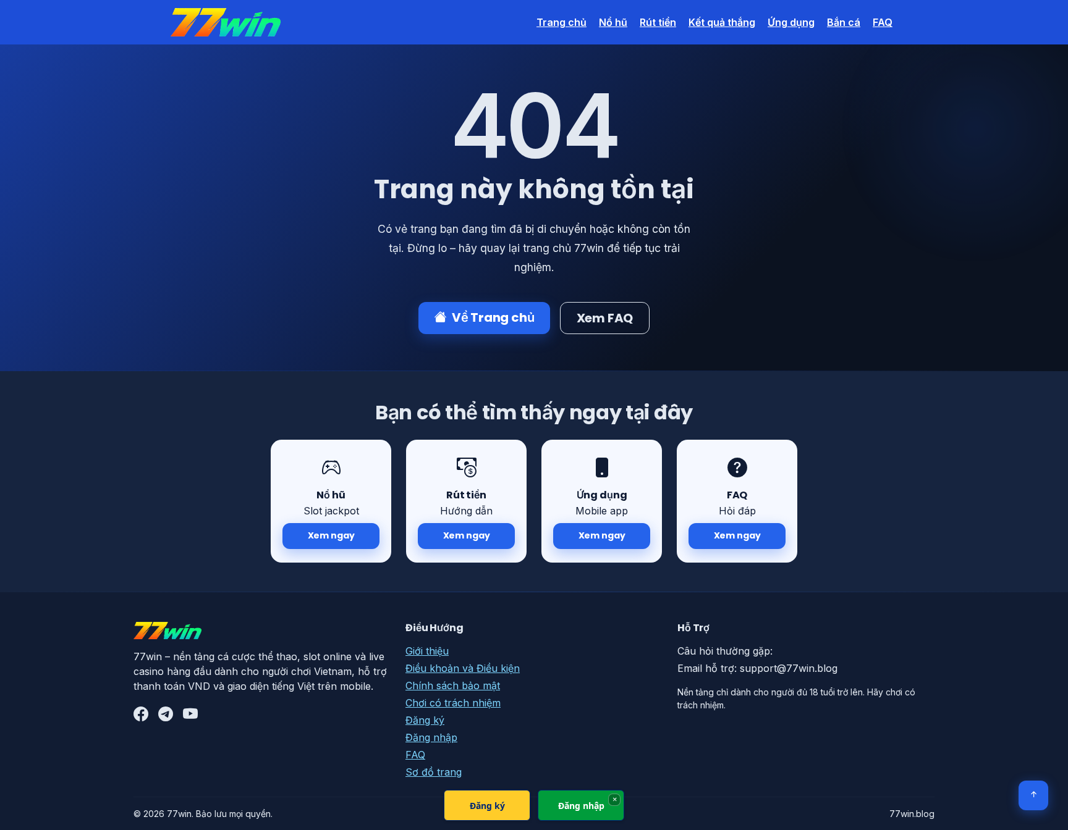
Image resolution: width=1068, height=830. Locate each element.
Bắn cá (843, 22)
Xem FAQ (605, 318)
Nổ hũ (613, 22)
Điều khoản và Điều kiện (462, 668)
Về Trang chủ (493, 317)
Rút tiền (658, 22)
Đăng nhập (431, 737)
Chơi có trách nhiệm (453, 703)
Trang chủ (561, 22)
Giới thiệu (427, 651)
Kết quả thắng (722, 22)
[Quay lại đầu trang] (1033, 795)
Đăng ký (424, 720)
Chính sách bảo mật (452, 685)
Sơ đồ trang (433, 772)
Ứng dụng (791, 22)
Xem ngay (331, 535)
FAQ (882, 22)
